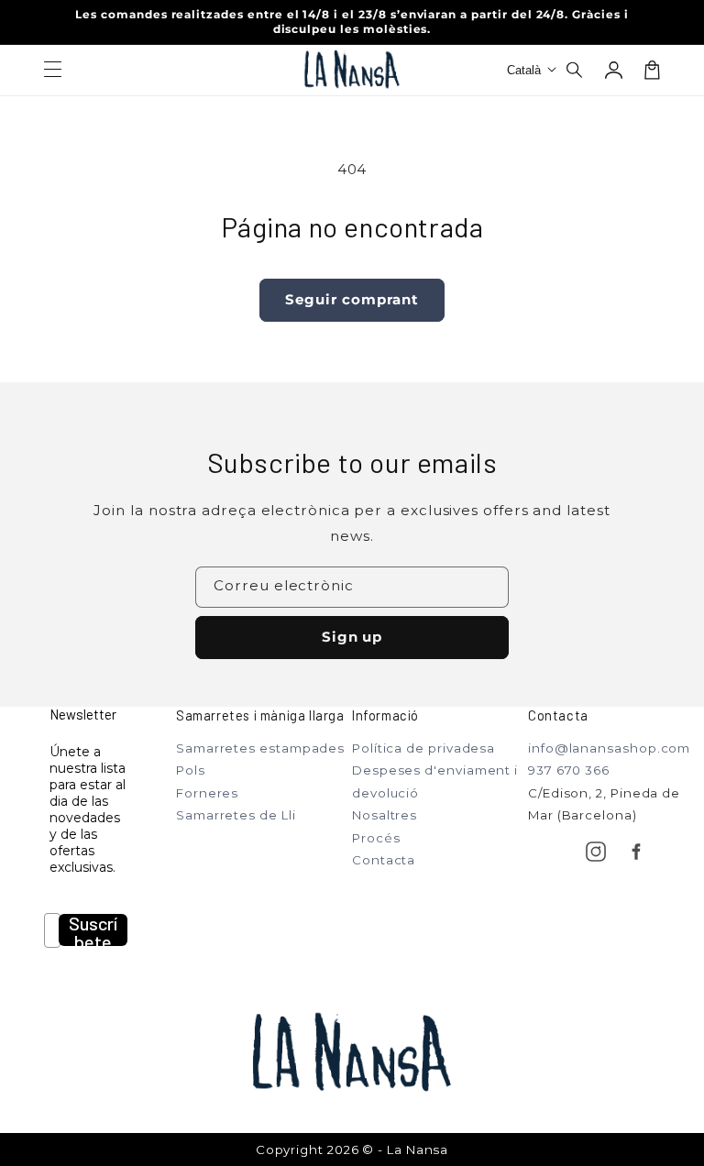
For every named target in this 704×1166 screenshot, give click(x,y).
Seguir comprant (351, 299)
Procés (376, 837)
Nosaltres (384, 815)
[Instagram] (596, 852)
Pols (190, 770)
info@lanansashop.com (609, 748)
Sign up (352, 636)
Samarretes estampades (260, 748)
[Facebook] (636, 852)
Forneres (207, 793)
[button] (575, 69)
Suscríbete (93, 930)
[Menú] (52, 69)
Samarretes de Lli (236, 815)
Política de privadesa (423, 748)
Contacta (383, 859)
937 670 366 (569, 770)
